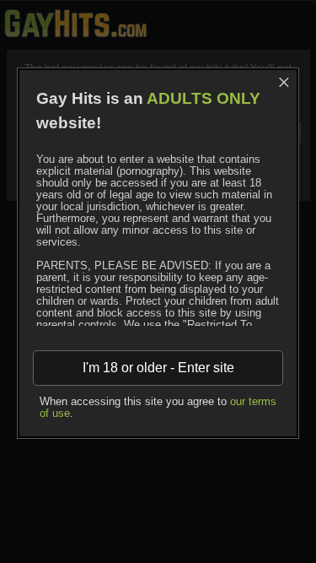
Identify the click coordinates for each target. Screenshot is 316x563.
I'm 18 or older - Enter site (158, 367)
